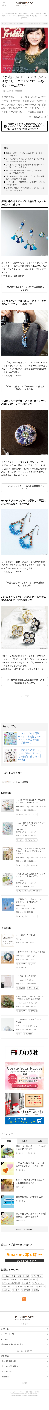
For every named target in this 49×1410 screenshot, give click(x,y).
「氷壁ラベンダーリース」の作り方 (30, 952)
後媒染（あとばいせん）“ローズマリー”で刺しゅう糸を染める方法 (31, 997)
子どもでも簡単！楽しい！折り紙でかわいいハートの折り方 (30, 1164)
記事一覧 (5, 1329)
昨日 (9, 1141)
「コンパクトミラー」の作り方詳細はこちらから (24, 487)
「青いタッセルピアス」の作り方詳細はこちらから (24, 288)
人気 (40, 1141)
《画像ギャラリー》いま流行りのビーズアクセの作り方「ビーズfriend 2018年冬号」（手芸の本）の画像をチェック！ (25, 126)
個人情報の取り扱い (9, 1366)
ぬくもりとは (6, 1339)
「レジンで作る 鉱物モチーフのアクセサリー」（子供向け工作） (30, 801)
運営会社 (5, 1376)
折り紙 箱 (31, 1153)
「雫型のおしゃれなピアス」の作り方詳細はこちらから (24, 584)
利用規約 (5, 1356)
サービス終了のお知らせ (26, 935)
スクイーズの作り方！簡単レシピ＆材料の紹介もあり (30, 1181)
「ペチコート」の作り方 (26, 976)
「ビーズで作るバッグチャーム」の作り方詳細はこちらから (24, 388)
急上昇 (24, 1141)
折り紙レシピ (20, 1153)
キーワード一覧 (7, 1334)
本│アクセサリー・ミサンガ (36, 806)
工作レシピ (30, 956)
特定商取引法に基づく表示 (12, 1344)
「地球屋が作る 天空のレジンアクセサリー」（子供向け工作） (30, 900)
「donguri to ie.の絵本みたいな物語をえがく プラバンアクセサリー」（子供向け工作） (30, 850)
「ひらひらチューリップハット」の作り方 (30, 1020)
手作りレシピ (31, 980)
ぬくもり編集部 (21, 782)
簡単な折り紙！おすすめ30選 (29, 1197)
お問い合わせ (6, 1371)
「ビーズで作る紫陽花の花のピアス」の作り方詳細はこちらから (24, 681)
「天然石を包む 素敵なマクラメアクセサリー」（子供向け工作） (30, 875)
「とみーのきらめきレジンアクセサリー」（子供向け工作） (30, 824)
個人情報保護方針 (8, 1361)
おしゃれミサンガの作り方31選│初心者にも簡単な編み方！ (31, 1215)
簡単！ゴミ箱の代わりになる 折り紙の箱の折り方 (31, 1147)
